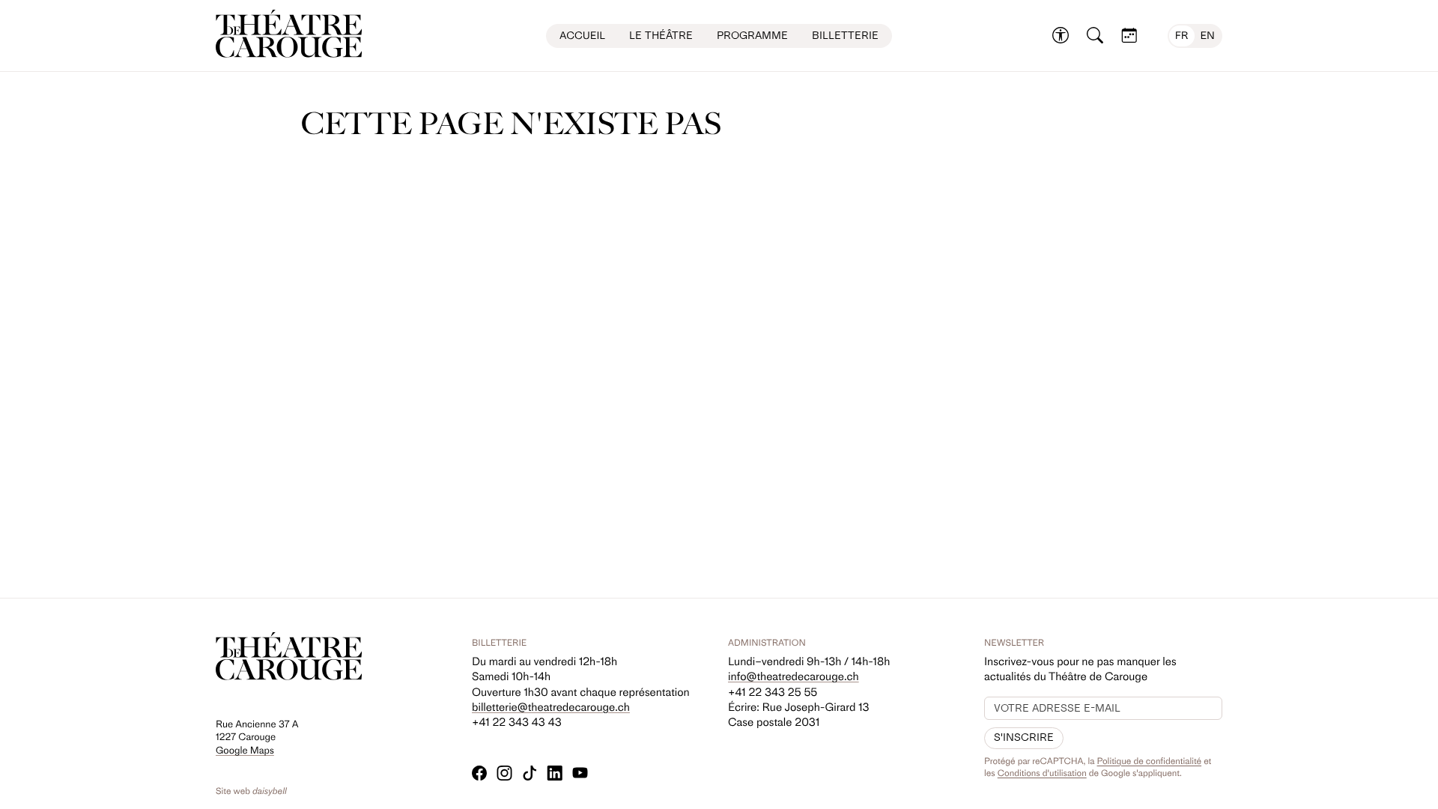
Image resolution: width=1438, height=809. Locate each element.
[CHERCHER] (1095, 36)
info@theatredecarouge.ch (793, 676)
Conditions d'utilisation (1042, 773)
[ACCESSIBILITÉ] (1060, 36)
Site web (251, 791)
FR (1182, 35)
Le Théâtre (661, 35)
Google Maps (245, 751)
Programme (752, 35)
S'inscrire (1024, 737)
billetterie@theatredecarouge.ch (551, 707)
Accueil (582, 35)
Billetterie (845, 35)
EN (1208, 35)
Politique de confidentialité (1149, 761)
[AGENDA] (1129, 36)
